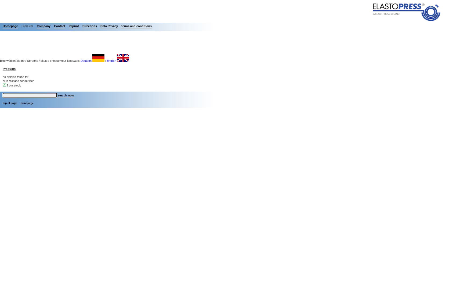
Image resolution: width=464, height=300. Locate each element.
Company (43, 26)
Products (9, 68)
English (112, 60)
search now (66, 95)
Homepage (10, 26)
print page (27, 103)
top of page (10, 103)
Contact (59, 26)
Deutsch (86, 60)
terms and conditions (136, 26)
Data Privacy (109, 26)
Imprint (74, 26)
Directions (89, 26)
